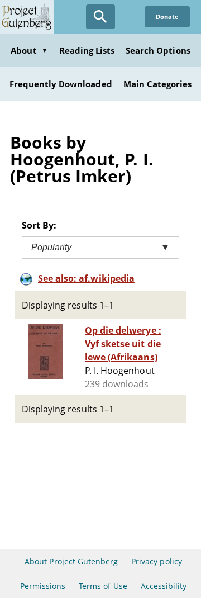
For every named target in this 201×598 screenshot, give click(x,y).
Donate (167, 16)
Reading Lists (87, 50)
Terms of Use (103, 586)
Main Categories (157, 83)
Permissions (42, 586)
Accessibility (164, 586)
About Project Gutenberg (71, 561)
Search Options (158, 50)
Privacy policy (156, 561)
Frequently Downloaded (60, 83)
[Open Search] (100, 16)
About (29, 50)
